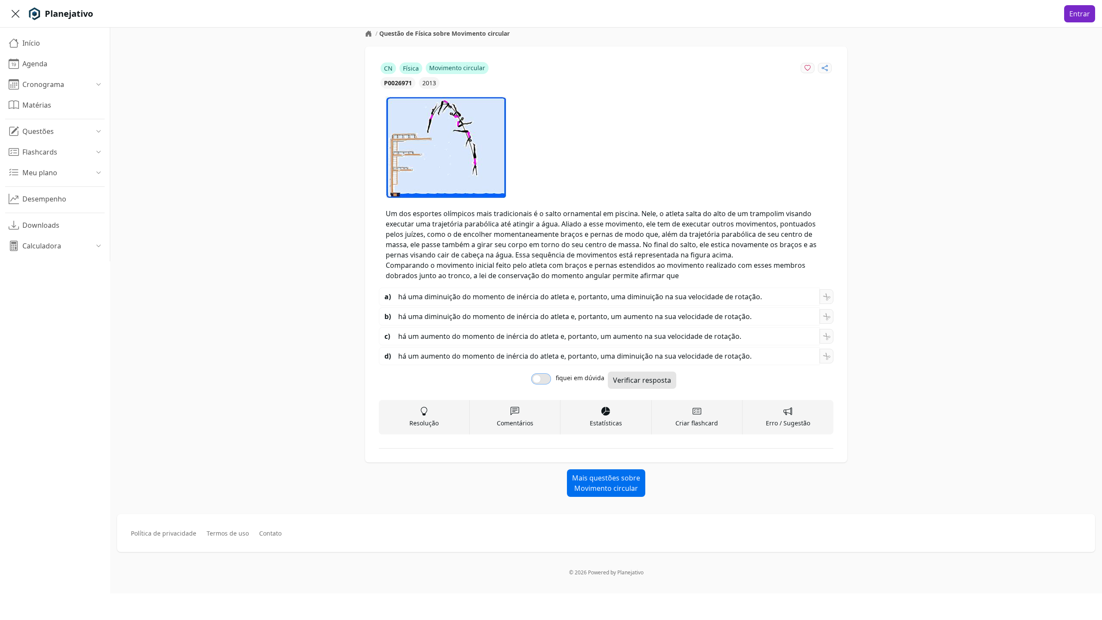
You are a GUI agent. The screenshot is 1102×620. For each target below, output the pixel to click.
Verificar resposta (642, 380)
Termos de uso (228, 533)
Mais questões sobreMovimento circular (606, 483)
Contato (270, 533)
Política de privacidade (163, 533)
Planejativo (630, 572)
